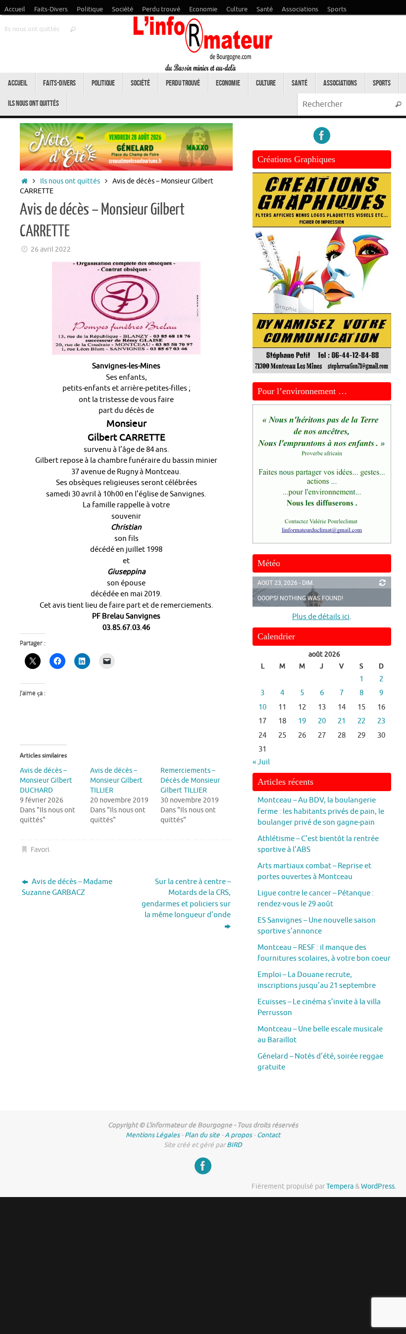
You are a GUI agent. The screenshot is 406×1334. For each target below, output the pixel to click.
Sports (337, 9)
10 (262, 707)
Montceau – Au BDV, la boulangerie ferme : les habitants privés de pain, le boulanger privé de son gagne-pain (320, 811)
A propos (238, 1135)
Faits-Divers (51, 9)
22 (361, 721)
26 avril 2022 (51, 249)
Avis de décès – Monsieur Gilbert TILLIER (116, 780)
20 (322, 721)
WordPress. (378, 1186)
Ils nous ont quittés (31, 29)
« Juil (261, 762)
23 (381, 721)
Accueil (14, 9)
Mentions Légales (153, 1135)
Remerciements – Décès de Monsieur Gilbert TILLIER (190, 780)
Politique (90, 9)
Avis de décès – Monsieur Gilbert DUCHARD (46, 780)
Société (122, 9)
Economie (203, 9)
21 (342, 721)
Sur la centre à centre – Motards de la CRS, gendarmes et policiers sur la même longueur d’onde (186, 898)
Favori (40, 849)
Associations (300, 9)
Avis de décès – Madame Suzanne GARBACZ (67, 887)
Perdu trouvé (161, 9)
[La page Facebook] (321, 135)
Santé (264, 9)
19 (302, 721)
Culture (237, 9)
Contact (268, 1135)
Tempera (340, 1186)
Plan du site (202, 1135)
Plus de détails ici (321, 617)
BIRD (234, 1145)
